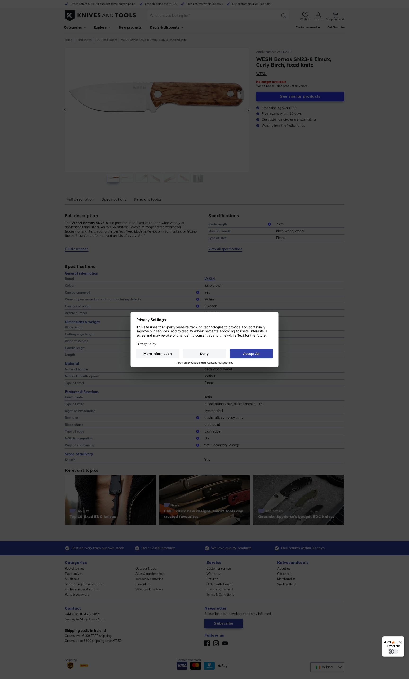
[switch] (393, 651)
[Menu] (401, 639)
